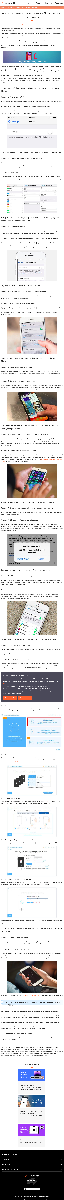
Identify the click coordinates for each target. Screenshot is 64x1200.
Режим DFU (47, 801)
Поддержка (59, 3)
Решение (48, 3)
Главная (3, 7)
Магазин (30, 3)
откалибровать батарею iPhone (31, 995)
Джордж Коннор (23, 24)
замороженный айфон (29, 762)
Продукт (39, 3)
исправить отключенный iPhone (10, 762)
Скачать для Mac (25, 698)
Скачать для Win (10, 698)
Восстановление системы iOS (17, 676)
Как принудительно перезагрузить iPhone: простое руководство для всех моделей (31, 1087)
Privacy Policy (47, 1199)
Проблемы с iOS (12, 7)
